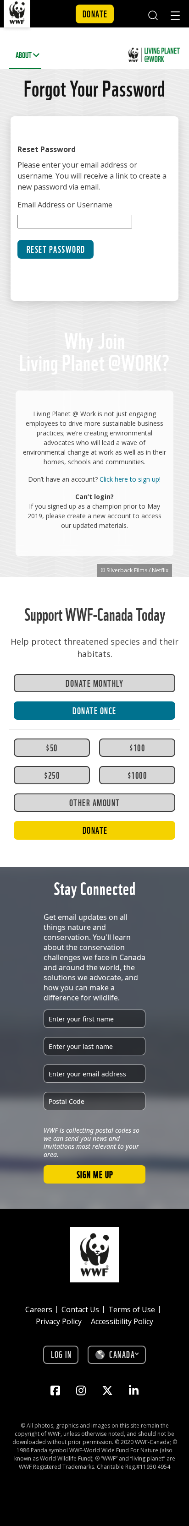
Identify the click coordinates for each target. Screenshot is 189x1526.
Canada (122, 1353)
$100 (137, 747)
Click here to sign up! (130, 479)
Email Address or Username (64, 205)
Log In (61, 1353)
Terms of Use (131, 1309)
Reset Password (56, 248)
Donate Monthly (94, 682)
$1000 (137, 774)
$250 (52, 774)
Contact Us (80, 1309)
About (24, 54)
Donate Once (94, 710)
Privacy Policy (59, 1321)
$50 (52, 747)
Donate (95, 13)
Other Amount (94, 802)
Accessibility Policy (122, 1321)
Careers (38, 1309)
